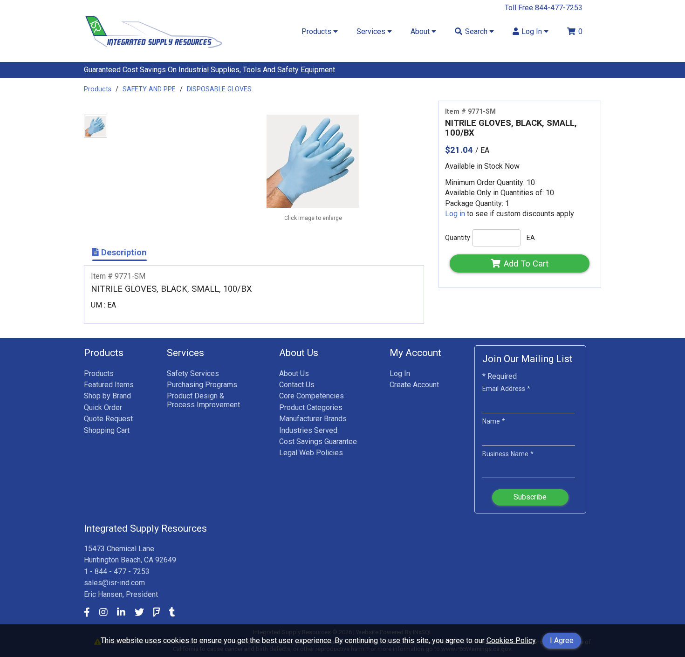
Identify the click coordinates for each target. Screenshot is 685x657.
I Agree (562, 640)
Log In (400, 373)
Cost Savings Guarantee (318, 441)
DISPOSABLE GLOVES (219, 89)
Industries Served (308, 430)
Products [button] (317, 31)
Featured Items (109, 384)
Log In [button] (532, 31)
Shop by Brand (107, 395)
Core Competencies (311, 395)
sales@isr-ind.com (114, 582)
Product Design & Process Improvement (203, 400)
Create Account (414, 384)
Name (493, 421)
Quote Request (108, 418)
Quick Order (103, 407)
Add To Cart (526, 263)
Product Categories (310, 407)
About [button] (421, 31)
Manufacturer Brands (313, 418)
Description (123, 252)
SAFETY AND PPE (149, 89)
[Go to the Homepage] (154, 50)
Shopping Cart (107, 430)
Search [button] (477, 31)
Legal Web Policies (311, 452)
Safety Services (193, 373)
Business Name (508, 454)
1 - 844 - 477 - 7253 (117, 571)
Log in (455, 213)
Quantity (457, 237)
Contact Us (297, 384)
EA (531, 237)
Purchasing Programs (202, 384)
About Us (294, 373)
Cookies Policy (510, 640)
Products (97, 89)
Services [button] (371, 31)
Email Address (506, 388)
